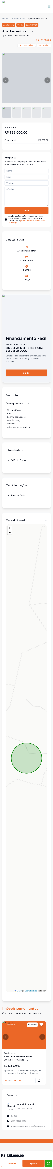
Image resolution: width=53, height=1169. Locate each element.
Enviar (26, 210)
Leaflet (19, 991)
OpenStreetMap (31, 991)
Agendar (34, 1163)
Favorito (45, 45)
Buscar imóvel (18, 18)
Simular (26, 372)
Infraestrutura (14, 450)
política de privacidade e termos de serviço (27, 221)
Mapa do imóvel (15, 520)
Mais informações (16, 485)
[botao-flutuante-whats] (48, 1163)
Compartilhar (28, 45)
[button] (5, 80)
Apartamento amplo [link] (37, 18)
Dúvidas (12, 1163)
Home (5, 18)
